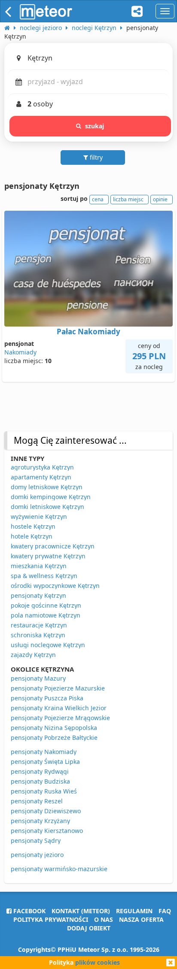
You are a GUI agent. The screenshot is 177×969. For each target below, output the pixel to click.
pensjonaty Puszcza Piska (47, 698)
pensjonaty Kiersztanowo (47, 831)
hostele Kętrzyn (33, 526)
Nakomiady (20, 352)
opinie (160, 199)
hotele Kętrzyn (31, 536)
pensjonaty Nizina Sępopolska (54, 728)
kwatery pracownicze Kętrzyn (53, 546)
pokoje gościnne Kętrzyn (46, 605)
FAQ (165, 911)
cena (98, 199)
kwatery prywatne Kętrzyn (48, 556)
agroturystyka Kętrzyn (42, 467)
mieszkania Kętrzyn (39, 566)
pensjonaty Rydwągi (40, 771)
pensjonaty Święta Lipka (45, 761)
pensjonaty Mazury (38, 678)
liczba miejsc (128, 199)
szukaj (94, 126)
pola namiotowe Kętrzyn (45, 615)
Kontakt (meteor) (81, 911)
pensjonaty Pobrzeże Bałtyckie (54, 737)
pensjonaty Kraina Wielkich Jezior (59, 708)
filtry (95, 157)
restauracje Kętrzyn (39, 625)
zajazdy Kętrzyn (33, 655)
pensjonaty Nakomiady (43, 752)
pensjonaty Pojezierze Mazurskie (58, 688)
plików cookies (97, 962)
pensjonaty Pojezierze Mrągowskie (60, 718)
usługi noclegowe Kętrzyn (48, 645)
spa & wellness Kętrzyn (44, 576)
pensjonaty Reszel (37, 801)
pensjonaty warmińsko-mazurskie (59, 869)
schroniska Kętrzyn (38, 635)
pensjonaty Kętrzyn (38, 595)
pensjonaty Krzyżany (40, 821)
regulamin (134, 911)
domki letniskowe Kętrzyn (47, 507)
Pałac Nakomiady (88, 331)
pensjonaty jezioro (37, 855)
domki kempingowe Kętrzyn (51, 497)
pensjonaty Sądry (36, 840)
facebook (29, 911)
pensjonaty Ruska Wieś (44, 791)
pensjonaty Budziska (40, 781)
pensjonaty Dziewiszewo (46, 811)
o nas (103, 919)
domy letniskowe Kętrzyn (46, 487)
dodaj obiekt (88, 928)
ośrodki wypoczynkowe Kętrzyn (55, 585)
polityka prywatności (50, 919)
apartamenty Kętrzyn (41, 477)
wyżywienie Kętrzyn (39, 516)
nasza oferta (141, 919)
